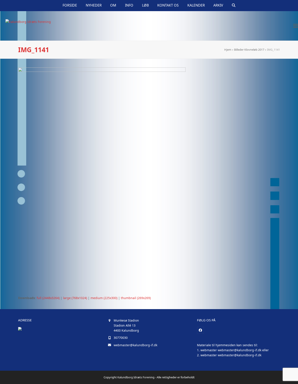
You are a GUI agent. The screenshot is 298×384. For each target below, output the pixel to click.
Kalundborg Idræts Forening (135, 377)
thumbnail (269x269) (136, 298)
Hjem (227, 50)
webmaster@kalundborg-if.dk (135, 345)
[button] (233, 5)
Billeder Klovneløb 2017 (249, 50)
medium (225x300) (104, 298)
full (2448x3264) (48, 298)
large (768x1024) (75, 298)
